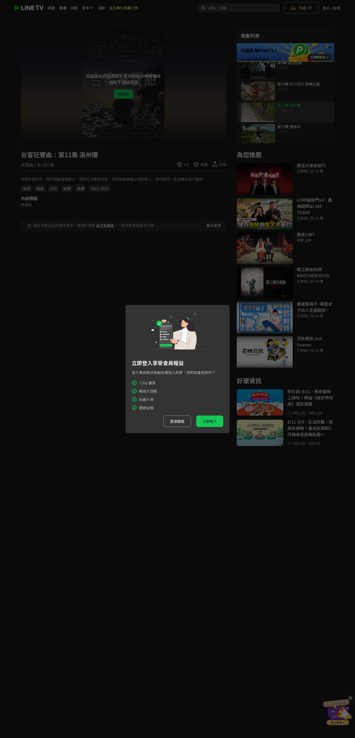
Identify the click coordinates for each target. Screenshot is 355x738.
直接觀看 (177, 421)
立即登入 (209, 421)
